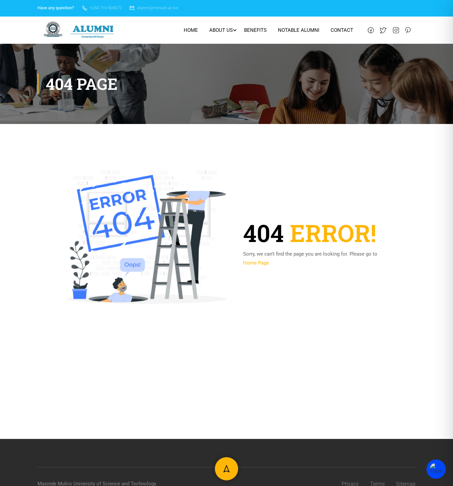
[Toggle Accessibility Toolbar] (436, 469)
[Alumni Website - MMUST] (79, 30)
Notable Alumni (298, 30)
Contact (342, 30)
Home (191, 30)
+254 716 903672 (106, 7)
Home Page (256, 263)
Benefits (255, 30)
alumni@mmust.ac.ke (157, 7)
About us (221, 30)
